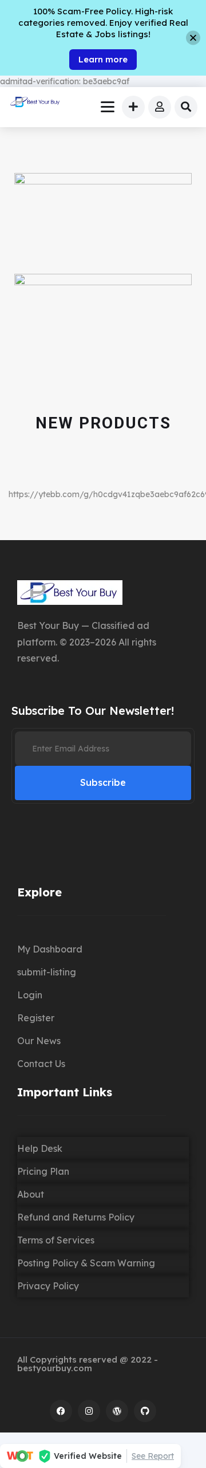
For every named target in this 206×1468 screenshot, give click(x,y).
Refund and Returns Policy (75, 1217)
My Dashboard (49, 949)
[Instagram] (89, 1411)
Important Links (64, 1092)
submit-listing (46, 972)
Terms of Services (55, 1240)
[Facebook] (61, 1411)
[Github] (145, 1411)
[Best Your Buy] (35, 103)
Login (29, 995)
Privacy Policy (48, 1286)
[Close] (193, 38)
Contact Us (41, 1063)
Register (35, 1018)
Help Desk (39, 1148)
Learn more (103, 59)
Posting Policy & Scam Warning (86, 1263)
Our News (39, 1040)
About (30, 1194)
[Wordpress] (117, 1411)
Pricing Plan (43, 1171)
